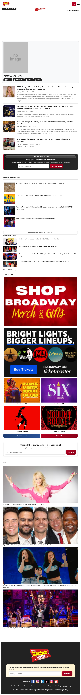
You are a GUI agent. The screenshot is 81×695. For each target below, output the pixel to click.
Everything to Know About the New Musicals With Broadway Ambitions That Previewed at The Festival (39, 586)
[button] (74, 4)
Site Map (58, 686)
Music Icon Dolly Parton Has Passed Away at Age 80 (23, 504)
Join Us (33, 686)
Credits (19, 80)
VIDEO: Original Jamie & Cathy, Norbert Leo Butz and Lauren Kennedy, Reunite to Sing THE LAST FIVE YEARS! (45, 88)
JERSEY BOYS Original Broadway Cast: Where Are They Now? (27, 545)
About (20, 686)
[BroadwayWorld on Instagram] (38, 681)
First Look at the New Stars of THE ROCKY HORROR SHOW (38, 246)
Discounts (59, 436)
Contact (26, 686)
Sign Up (67, 673)
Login (68, 4)
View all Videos (9, 270)
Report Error (67, 686)
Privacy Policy (62, 690)
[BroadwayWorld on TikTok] (47, 681)
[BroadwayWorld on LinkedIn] (42, 681)
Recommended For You (11, 178)
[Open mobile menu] (78, 4)
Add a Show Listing (9, 8)
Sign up (71, 452)
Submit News (42, 686)
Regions (51, 686)
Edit (29, 80)
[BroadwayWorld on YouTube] (56, 681)
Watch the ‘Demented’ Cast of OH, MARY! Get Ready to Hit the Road (41, 239)
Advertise (13, 686)
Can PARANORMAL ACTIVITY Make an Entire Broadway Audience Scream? (44, 261)
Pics (8, 80)
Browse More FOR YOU (39, 233)
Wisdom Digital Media (35, 690)
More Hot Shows (21, 436)
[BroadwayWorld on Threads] (51, 681)
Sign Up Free (57, 166)
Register (62, 4)
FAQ (38, 80)
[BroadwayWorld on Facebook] (33, 681)
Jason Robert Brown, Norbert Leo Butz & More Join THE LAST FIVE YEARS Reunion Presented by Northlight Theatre (45, 107)
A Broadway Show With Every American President (23, 628)
